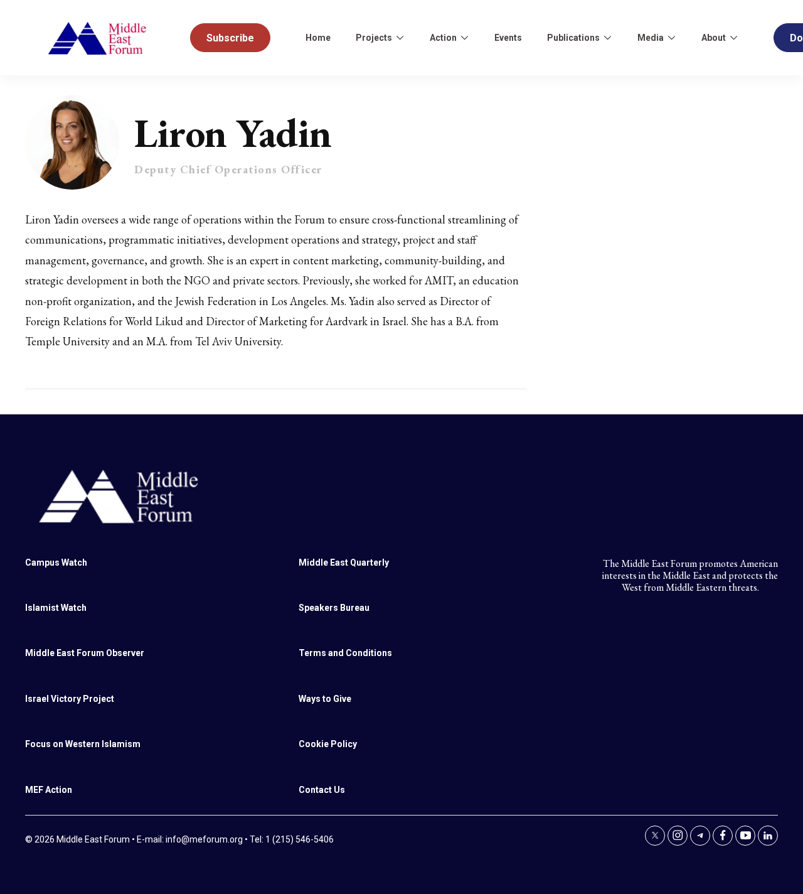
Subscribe (230, 38)
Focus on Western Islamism (83, 744)
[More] (400, 38)
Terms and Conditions (345, 653)
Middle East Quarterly (344, 562)
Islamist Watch (56, 608)
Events (508, 38)
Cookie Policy (328, 744)
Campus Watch (56, 562)
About (713, 38)
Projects (374, 38)
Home (318, 38)
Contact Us (322, 790)
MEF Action (48, 790)
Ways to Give (325, 699)
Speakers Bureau (334, 608)
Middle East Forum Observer (84, 653)
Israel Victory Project (69, 699)
